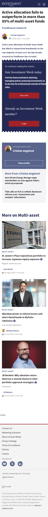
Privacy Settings (9, 441)
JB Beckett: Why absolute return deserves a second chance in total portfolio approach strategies (19, 379)
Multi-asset (8, 251)
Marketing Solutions (11, 432)
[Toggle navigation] (43, 4)
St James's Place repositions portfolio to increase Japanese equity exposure (24, 257)
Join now (24, 95)
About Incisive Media (11, 436)
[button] (39, 4)
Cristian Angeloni (17, 35)
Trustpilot (3, 415)
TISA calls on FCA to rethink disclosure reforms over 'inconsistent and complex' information (23, 194)
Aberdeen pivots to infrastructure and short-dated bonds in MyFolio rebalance (22, 317)
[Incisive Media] (6, 486)
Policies (5, 449)
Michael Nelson (12, 330)
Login (24, 123)
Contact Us (7, 428)
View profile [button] (24, 163)
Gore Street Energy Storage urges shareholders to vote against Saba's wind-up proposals (22, 180)
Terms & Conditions (11, 445)
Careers (5, 453)
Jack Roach (8, 269)
